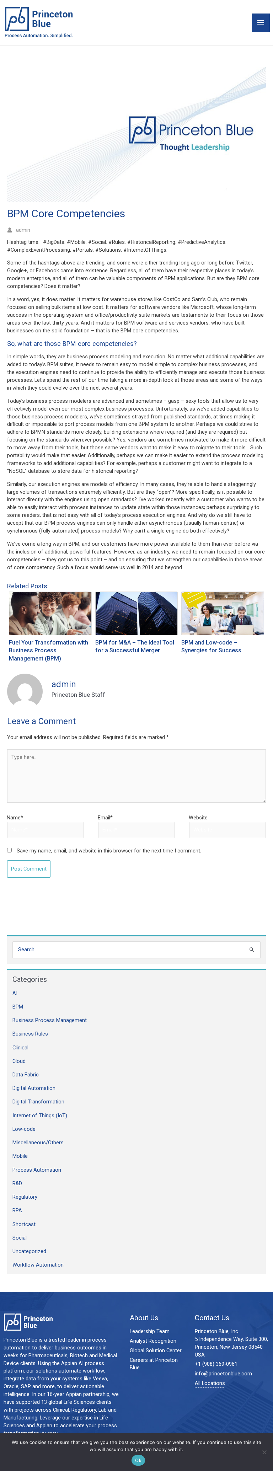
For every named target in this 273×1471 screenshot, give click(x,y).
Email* (105, 817)
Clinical (20, 1047)
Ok (138, 1460)
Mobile (20, 1156)
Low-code (24, 1129)
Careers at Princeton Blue (154, 1364)
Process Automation (36, 1170)
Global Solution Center (156, 1350)
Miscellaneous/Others (38, 1142)
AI (14, 993)
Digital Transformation (38, 1101)
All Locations (210, 1383)
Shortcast (24, 1224)
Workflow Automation (38, 1265)
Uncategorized (29, 1251)
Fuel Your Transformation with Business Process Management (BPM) (48, 650)
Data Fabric (25, 1074)
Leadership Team (150, 1331)
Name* (15, 817)
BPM (17, 1007)
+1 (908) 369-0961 (216, 1364)
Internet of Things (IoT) (39, 1115)
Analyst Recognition (153, 1341)
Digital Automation (33, 1088)
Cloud (19, 1061)
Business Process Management (49, 1020)
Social (19, 1238)
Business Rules (30, 1034)
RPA (17, 1210)
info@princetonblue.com (223, 1373)
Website (198, 817)
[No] (264, 1452)
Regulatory (24, 1197)
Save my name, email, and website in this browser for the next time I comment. (109, 850)
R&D (17, 1183)
